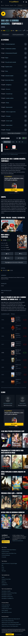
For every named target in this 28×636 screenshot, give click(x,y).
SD (22, 141)
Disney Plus (4, 582)
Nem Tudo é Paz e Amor (7, 612)
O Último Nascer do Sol (7, 608)
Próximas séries (5, 616)
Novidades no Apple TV (7, 594)
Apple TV (4, 581)
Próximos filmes (5, 602)
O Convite (4, 557)
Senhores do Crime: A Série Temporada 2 (10, 622)
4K (16, 141)
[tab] (14, 44)
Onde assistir (5, 34)
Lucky (3, 569)
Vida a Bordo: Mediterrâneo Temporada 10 (11, 618)
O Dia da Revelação (6, 555)
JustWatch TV (5, 584)
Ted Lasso (4, 570)
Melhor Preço (7, 141)
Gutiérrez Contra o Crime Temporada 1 (10, 626)
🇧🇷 (23, 138)
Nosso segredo (5, 610)
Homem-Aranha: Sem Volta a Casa (9, 553)
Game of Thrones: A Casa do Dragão (9, 563)
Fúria (3, 567)
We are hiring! (5, 541)
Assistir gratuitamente (18, 34)
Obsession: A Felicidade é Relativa (9, 549)
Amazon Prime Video (6, 579)
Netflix (3, 577)
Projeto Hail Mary (5, 551)
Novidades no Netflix (6, 591)
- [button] (8, 44)
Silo (2, 565)
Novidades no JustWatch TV (8, 598)
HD (19, 141)
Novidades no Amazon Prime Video (9, 592)
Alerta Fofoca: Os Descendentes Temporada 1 (11, 624)
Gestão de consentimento (17, 540)
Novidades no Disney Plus (7, 596)
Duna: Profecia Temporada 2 (8, 620)
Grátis (13, 141)
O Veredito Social (5, 606)
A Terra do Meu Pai (6, 605)
